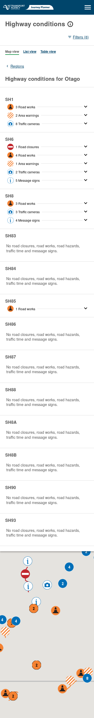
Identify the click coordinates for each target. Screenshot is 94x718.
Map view (12, 51)
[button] (25, 574)
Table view (48, 51)
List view (29, 51)
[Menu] (88, 7)
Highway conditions (35, 24)
